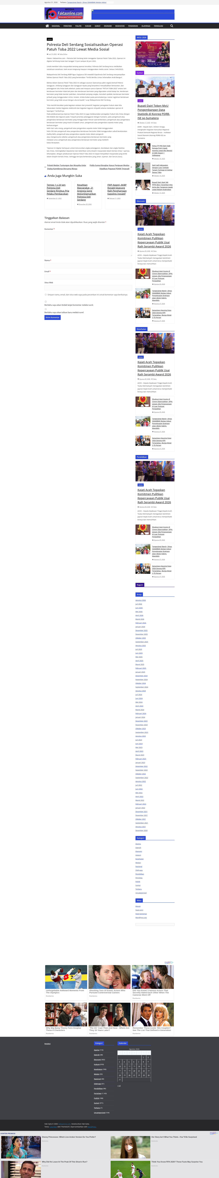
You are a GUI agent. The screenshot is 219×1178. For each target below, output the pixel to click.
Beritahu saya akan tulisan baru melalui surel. (64, 312)
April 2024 (139, 706)
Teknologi (158, 26)
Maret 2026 (140, 619)
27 (134, 1075)
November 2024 (142, 679)
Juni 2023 (139, 744)
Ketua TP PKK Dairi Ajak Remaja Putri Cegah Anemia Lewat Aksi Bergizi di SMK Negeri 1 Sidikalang (162, 150)
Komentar (49, 229)
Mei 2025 (139, 657)
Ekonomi (108, 26)
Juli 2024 (139, 695)
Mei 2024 (139, 702)
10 (120, 1066)
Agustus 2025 (141, 645)
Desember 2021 (141, 811)
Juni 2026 (139, 608)
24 (120, 1075)
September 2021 (142, 823)
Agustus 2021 (141, 827)
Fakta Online (63, 54)
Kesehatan (120, 26)
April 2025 (139, 661)
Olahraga (146, 26)
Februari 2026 (141, 623)
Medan (138, 863)
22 (144, 1071)
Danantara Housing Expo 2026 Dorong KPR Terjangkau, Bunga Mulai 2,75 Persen (161, 314)
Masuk (138, 906)
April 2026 (139, 615)
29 (144, 1075)
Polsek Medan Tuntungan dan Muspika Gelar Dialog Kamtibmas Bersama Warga (66, 167)
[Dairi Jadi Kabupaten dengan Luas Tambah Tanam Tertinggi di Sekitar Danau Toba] (143, 170)
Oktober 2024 (141, 683)
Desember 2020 (141, 830)
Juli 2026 (139, 604)
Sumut (97, 26)
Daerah (140, 229)
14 (139, 1066)
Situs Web (48, 282)
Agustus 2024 (141, 691)
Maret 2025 (140, 664)
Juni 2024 (139, 698)
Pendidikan (133, 26)
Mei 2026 (139, 611)
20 (134, 1071)
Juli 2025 (139, 649)
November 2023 (142, 725)
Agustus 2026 (141, 600)
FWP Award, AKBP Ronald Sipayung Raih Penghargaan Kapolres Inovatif (117, 189)
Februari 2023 (141, 759)
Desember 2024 (141, 676)
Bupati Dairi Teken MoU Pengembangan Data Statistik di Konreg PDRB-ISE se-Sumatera (154, 112)
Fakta (154, 123)
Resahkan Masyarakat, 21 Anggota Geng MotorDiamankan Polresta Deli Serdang (86, 192)
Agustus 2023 (141, 736)
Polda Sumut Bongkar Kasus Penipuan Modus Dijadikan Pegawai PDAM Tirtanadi (109, 167)
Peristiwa (68, 26)
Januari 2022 (140, 808)
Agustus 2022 (141, 781)
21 (139, 1071)
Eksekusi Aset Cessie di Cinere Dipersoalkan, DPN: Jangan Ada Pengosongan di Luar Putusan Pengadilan (89, 3)
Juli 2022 (139, 785)
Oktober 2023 (141, 728)
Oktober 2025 (141, 638)
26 (129, 1075)
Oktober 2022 (141, 774)
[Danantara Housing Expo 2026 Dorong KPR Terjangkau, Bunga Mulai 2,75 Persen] (143, 315)
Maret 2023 (140, 755)
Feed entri (139, 910)
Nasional (56, 26)
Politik (78, 26)
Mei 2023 (139, 747)
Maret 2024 (140, 710)
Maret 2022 (140, 800)
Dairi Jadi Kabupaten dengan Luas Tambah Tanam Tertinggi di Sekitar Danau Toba (162, 168)
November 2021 (142, 815)
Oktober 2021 (141, 819)
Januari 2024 (140, 717)
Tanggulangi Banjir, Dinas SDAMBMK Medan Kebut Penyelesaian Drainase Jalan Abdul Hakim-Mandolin (162, 295)
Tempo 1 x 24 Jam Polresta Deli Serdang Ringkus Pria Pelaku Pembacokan (58, 189)
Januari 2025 (140, 672)
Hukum (88, 26)
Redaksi (47, 1044)
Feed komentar (141, 914)
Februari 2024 (141, 713)
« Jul (119, 1086)
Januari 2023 (140, 762)
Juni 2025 (139, 653)
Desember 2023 (141, 721)
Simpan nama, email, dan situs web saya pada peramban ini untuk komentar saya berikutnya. (88, 294)
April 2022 (139, 796)
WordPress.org (141, 917)
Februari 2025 (141, 668)
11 (125, 1066)
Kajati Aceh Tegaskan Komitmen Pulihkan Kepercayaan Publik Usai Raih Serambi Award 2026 (154, 240)
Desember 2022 (141, 766)
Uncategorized (141, 893)
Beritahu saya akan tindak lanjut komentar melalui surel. (68, 305)
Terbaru (139, 889)
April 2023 (139, 751)
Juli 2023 (139, 740)
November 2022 (142, 770)
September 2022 (142, 778)
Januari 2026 (140, 627)
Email (47, 271)
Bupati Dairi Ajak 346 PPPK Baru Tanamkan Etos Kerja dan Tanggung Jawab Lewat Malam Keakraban (162, 186)
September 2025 (142, 642)
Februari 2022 (141, 804)
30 (149, 1075)
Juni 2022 (139, 789)
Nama (47, 260)
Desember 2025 (141, 630)
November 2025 (142, 634)
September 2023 (142, 732)
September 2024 (142, 687)
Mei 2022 (139, 793)
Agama (138, 844)
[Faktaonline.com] (47, 26)
